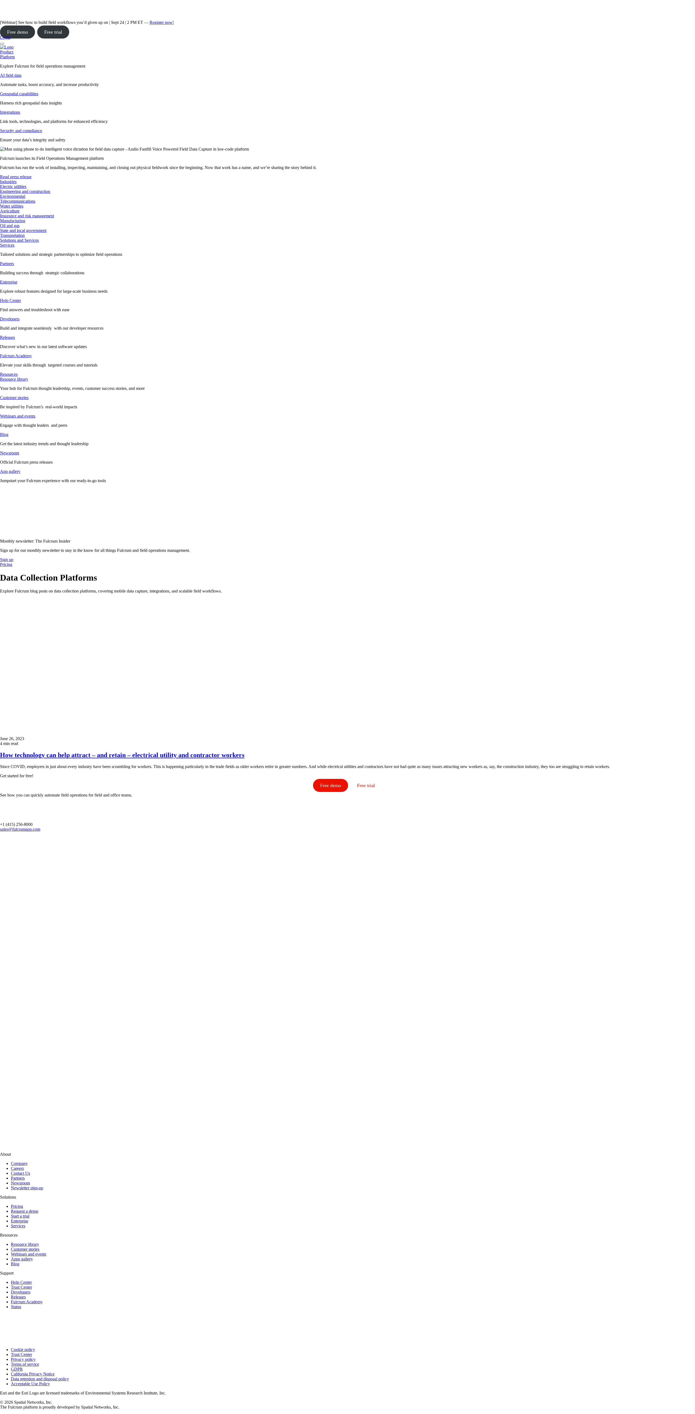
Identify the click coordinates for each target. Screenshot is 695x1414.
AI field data (10, 75)
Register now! (162, 22)
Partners (7, 263)
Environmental (12, 196)
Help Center (10, 300)
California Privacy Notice (33, 1374)
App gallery (10, 471)
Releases (7, 337)
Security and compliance (21, 130)
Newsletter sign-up (27, 1188)
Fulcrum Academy (16, 356)
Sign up (6, 559)
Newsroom (9, 453)
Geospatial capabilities (19, 93)
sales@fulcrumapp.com (20, 829)
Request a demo (24, 1211)
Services (7, 245)
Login (5, 37)
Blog (4, 434)
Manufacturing (12, 220)
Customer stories (14, 397)
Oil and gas (10, 225)
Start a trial (20, 1216)
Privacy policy (23, 1359)
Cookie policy (23, 1349)
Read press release (15, 176)
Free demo (17, 32)
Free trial (53, 32)
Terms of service (25, 1364)
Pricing (17, 1206)
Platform (7, 57)
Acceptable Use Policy (30, 1383)
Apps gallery (22, 1259)
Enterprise (8, 282)
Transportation (12, 235)
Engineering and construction (25, 191)
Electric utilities (13, 186)
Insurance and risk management (27, 216)
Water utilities (11, 206)
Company (19, 1163)
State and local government (23, 230)
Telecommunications (17, 201)
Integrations (10, 112)
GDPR (17, 1369)
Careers (17, 1168)
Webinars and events (17, 416)
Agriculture (10, 211)
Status (16, 1306)
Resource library (14, 379)
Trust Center (21, 1287)
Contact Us (20, 1173)
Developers (10, 319)
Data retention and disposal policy (40, 1379)
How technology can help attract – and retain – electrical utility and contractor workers (122, 755)
